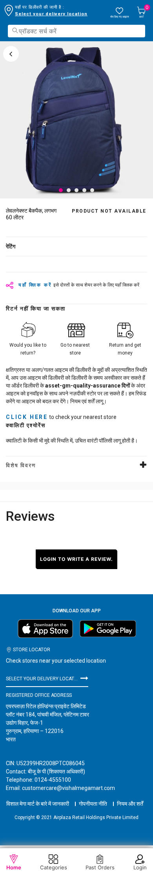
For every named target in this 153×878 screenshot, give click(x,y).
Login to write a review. (76, 559)
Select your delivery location (51, 14)
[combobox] (76, 31)
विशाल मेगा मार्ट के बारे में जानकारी (37, 804)
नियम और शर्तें (130, 804)
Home (13, 867)
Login (140, 867)
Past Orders (100, 867)
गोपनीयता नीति (93, 804)
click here (27, 417)
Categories (53, 867)
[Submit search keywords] (15, 30)
